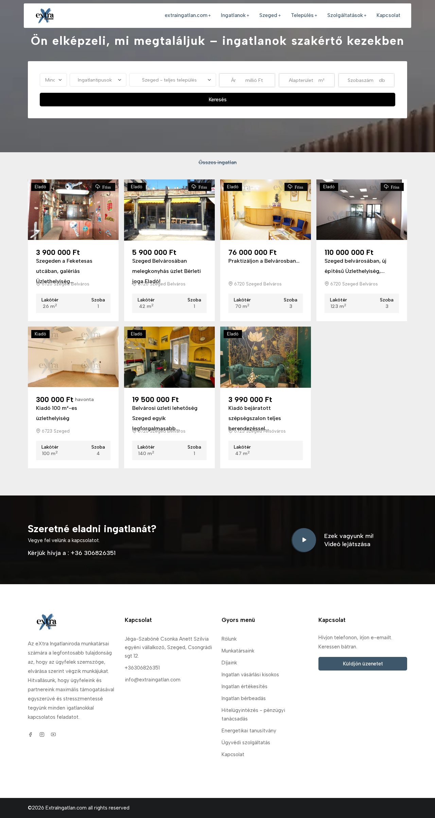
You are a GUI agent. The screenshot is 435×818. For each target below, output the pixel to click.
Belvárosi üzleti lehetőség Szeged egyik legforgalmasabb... (164, 418)
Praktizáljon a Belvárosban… (263, 261)
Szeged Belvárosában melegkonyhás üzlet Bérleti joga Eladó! (166, 271)
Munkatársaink (238, 651)
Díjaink (229, 663)
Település (302, 15)
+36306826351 (142, 668)
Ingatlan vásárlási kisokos (250, 675)
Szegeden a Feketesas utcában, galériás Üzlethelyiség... (64, 271)
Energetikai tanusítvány (249, 731)
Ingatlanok (233, 15)
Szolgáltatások (345, 15)
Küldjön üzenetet (363, 664)
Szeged (268, 15)
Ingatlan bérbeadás (244, 698)
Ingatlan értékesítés (244, 686)
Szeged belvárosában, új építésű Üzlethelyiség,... (355, 266)
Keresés (218, 100)
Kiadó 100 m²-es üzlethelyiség (56, 413)
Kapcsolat (388, 15)
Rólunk (229, 639)
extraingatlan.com (186, 15)
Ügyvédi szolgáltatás (246, 742)
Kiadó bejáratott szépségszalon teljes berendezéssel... (254, 418)
